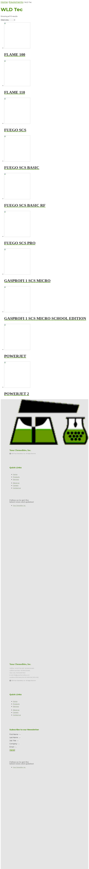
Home (4, 2)
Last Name (13, 737)
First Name (14, 734)
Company (13, 744)
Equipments (16, 2)
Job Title (13, 741)
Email (11, 747)
